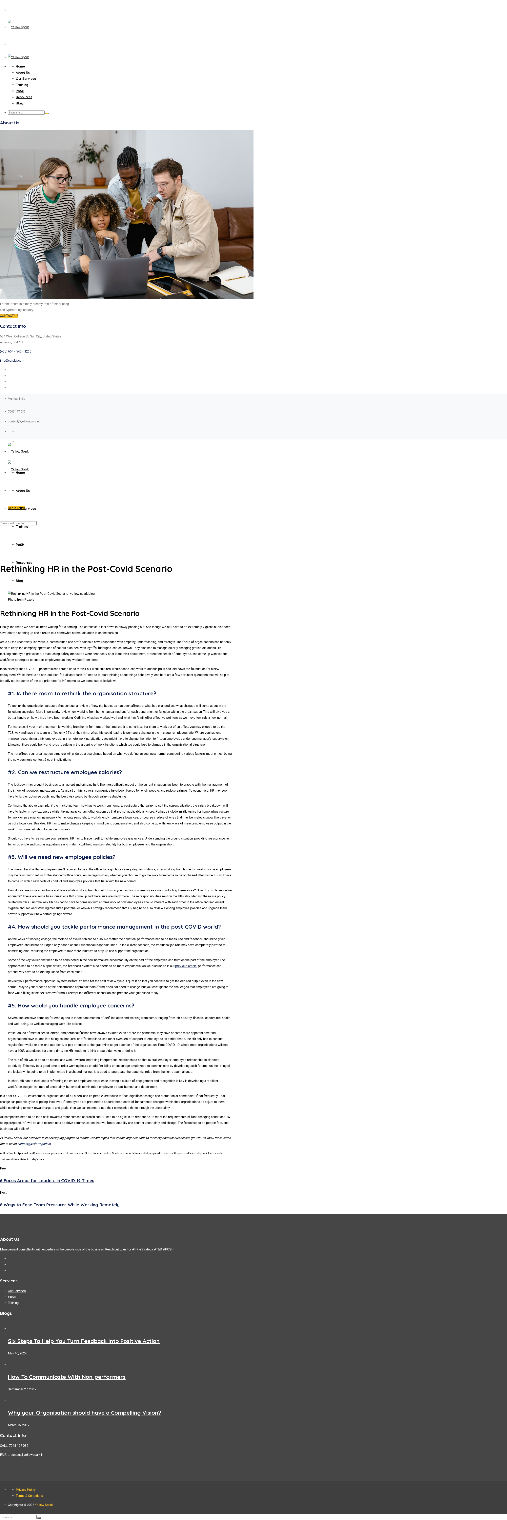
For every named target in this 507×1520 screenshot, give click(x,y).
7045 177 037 (16, 411)
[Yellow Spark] (18, 27)
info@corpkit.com (12, 360)
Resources (24, 97)
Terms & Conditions (29, 1496)
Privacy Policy (26, 1490)
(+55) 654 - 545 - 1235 (15, 351)
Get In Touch (16, 508)
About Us (23, 72)
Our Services (26, 79)
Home (20, 66)
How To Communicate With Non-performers (67, 1376)
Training (22, 85)
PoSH (20, 91)
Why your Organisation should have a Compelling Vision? (84, 1412)
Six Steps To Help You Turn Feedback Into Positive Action (84, 1340)
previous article (186, 966)
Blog (19, 103)
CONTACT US (9, 316)
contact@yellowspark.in (23, 421)
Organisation (18, 582)
